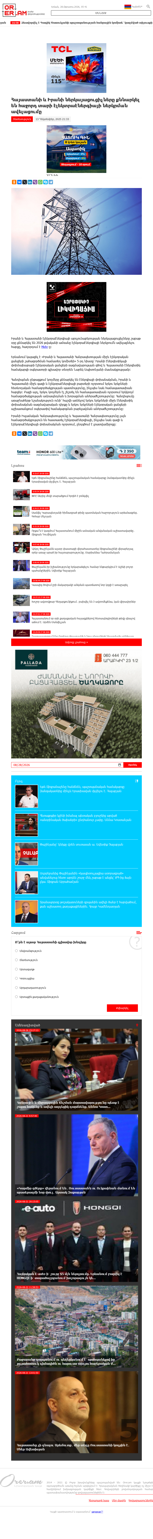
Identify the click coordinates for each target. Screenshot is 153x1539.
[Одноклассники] (14, 182)
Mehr (44, 346)
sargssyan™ (97, 1511)
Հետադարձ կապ (99, 1500)
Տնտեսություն (22, 119)
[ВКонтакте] (19, 182)
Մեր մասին (119, 1500)
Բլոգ (19, 781)
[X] (24, 182)
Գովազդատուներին (141, 1500)
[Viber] (35, 182)
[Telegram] (51, 182)
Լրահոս (17, 465)
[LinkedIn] (30, 182)
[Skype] (45, 182)
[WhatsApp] (40, 182)
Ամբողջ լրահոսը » (76, 642)
